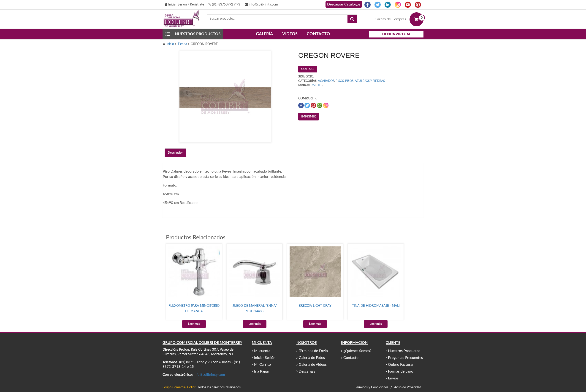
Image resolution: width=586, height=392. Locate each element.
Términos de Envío (313, 351)
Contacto (318, 34)
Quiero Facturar (401, 364)
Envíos (393, 378)
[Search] (352, 19)
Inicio (170, 44)
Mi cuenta (262, 351)
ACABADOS (326, 81)
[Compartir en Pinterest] (314, 105)
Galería (264, 34)
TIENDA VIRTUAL (396, 34)
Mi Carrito (262, 364)
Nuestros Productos (404, 351)
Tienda (182, 44)
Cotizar (307, 69)
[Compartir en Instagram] (325, 105)
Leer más (194, 324)
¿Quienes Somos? (357, 351)
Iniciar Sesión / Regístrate (185, 4)
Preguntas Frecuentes (405, 358)
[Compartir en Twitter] (307, 105)
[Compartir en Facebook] (301, 105)
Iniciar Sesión (264, 358)
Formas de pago (400, 371)
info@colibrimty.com (263, 4)
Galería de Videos (313, 364)
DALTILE (316, 85)
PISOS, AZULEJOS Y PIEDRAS (365, 81)
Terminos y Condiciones (371, 387)
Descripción (175, 152)
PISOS (340, 81)
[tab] (175, 152)
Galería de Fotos (312, 358)
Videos (290, 34)
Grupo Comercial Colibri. (180, 387)
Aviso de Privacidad (407, 387)
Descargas (307, 371)
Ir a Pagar (261, 371)
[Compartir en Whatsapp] (320, 105)
